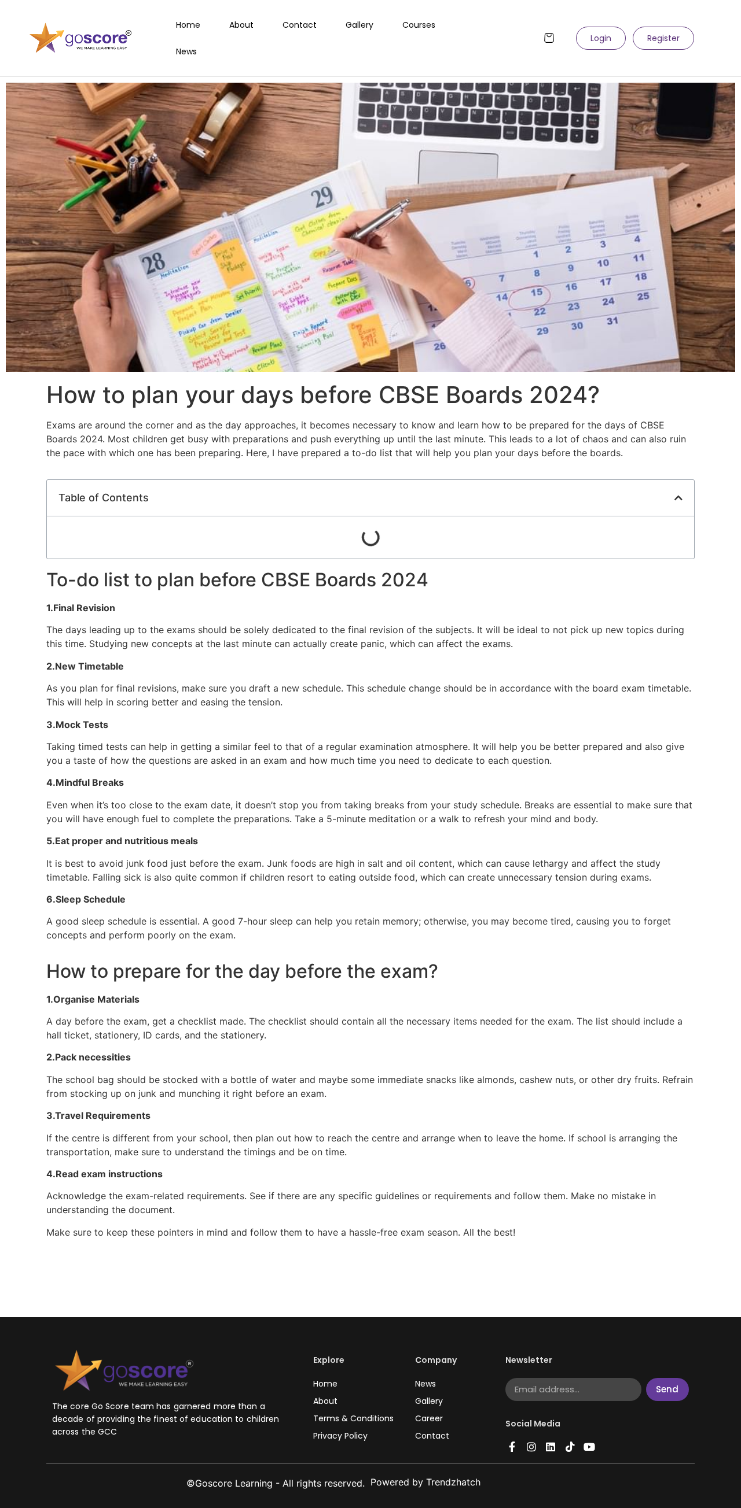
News (186, 51)
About (241, 25)
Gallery (359, 25)
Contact (300, 25)
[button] (678, 497)
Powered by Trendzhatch (425, 1482)
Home (188, 25)
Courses (418, 25)
